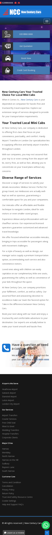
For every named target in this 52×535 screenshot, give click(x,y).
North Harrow (8, 456)
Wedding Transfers (10, 430)
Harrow (5, 448)
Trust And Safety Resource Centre (17, 497)
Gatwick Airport (9, 393)
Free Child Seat (9, 422)
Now (26, 58)
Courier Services (9, 419)
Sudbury (5, 463)
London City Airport (11, 404)
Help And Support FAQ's (13, 504)
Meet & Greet (8, 426)
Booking (26, 70)
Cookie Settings (9, 500)
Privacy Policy (8, 489)
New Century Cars (29, 99)
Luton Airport (8, 400)
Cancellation (7, 486)
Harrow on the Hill (10, 460)
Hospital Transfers (10, 433)
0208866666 (7, 2)
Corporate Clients (10, 437)
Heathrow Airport (10, 389)
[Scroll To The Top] (47, 533)
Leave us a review (15, 532)
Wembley (6, 452)
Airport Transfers (9, 415)
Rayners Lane (8, 467)
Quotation (26, 46)
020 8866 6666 (41, 359)
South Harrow (8, 471)
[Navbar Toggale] (47, 21)
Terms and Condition (11, 482)
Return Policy (8, 493)
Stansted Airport (9, 396)
